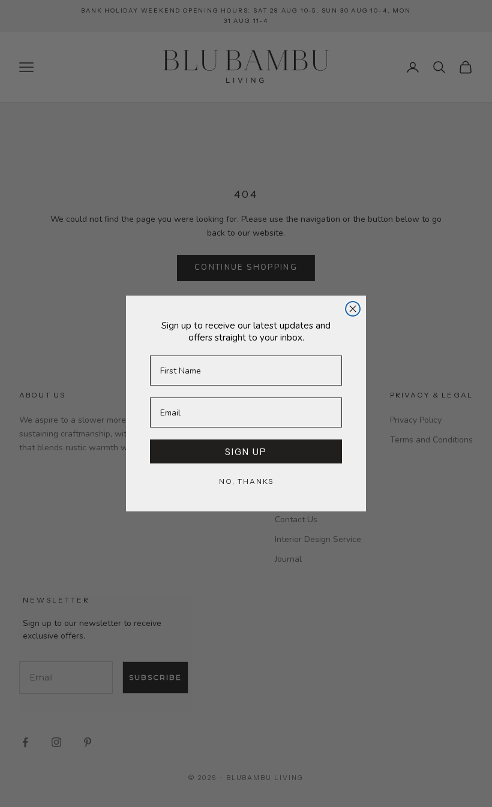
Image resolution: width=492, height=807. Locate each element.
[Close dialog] (353, 309)
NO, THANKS (246, 481)
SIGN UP (246, 451)
